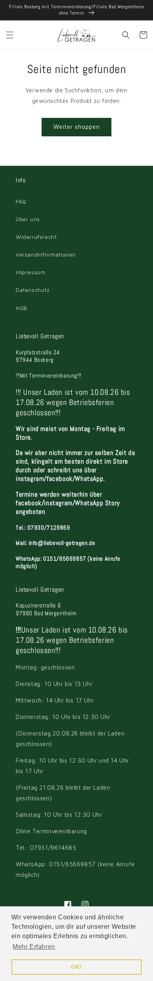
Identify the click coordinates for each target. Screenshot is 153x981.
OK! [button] (76, 967)
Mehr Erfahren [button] (34, 946)
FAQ (21, 201)
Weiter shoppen (76, 126)
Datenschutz (33, 289)
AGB (21, 307)
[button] (9, 35)
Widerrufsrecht (36, 236)
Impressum (30, 272)
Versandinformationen (46, 254)
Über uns (28, 219)
